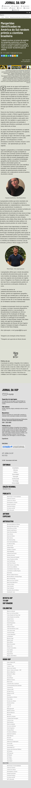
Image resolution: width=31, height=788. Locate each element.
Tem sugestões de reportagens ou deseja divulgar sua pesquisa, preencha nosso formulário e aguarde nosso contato (14, 402)
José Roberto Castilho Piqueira (14, 570)
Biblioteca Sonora (11, 679)
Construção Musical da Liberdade (14, 685)
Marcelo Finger (10, 638)
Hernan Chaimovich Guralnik (13, 557)
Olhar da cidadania (11, 724)
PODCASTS (7, 493)
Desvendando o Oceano (12, 502)
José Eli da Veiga (10, 632)
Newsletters (5, 413)
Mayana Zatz (10, 646)
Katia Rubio (9, 572)
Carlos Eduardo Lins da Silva (13, 617)
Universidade (15, 483)
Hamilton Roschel (11, 555)
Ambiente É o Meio (11, 674)
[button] (27, 12)
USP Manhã (9, 755)
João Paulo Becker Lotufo (12, 628)
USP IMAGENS (8, 603)
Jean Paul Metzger (11, 561)
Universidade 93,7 (11, 747)
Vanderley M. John (11, 592)
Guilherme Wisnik (10, 626)
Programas (9, 664)
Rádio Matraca (10, 735)
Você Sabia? (9, 761)
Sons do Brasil (10, 745)
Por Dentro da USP (11, 508)
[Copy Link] (15, 56)
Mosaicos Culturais (11, 716)
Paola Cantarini (10, 586)
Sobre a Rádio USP (11, 662)
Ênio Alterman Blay (11, 540)
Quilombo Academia (11, 734)
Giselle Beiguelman (11, 623)
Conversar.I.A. (10, 687)
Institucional (15, 478)
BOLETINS (6, 763)
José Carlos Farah (11, 630)
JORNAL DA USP (15, 2)
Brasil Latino (9, 681)
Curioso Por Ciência (11, 500)
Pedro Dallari (9, 651)
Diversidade (15, 474)
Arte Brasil (9, 676)
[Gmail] (13, 56)
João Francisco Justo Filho (13, 565)
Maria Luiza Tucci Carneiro (12, 580)
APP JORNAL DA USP (7, 453)
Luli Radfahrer (10, 636)
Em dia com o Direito (11, 701)
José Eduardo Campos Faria (13, 569)
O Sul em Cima (10, 720)
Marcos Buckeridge (11, 578)
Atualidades (15, 468)
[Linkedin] (8, 56)
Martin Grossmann (11, 644)
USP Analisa (9, 751)
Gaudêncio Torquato (11, 549)
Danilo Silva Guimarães (12, 532)
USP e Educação (10, 510)
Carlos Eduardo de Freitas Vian (13, 615)
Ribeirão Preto (7, 489)
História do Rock (10, 703)
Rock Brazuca (10, 739)
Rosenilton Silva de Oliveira (13, 590)
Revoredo (9, 737)
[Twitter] (4, 56)
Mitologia (9, 714)
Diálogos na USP (10, 693)
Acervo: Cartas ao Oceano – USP (14, 670)
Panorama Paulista (11, 506)
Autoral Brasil (10, 677)
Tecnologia (15, 481)
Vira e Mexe (9, 759)
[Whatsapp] (6, 56)
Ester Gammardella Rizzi (12, 541)
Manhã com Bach (11, 710)
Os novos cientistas (11, 726)
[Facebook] (2, 56)
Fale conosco (5, 407)
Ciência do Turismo (11, 498)
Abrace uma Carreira (11, 668)
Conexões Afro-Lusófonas (13, 683)
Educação (15, 476)
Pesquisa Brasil (10, 730)
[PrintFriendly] (17, 56)
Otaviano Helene (10, 584)
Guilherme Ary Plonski (11, 553)
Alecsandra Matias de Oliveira (13, 524)
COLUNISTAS (7, 608)
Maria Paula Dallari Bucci (12, 582)
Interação (9, 705)
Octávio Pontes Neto (11, 648)
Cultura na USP (10, 689)
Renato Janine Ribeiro (11, 655)
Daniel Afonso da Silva (12, 528)
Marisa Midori (10, 642)
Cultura (15, 472)
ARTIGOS (6, 513)
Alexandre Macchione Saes (13, 526)
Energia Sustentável (11, 504)
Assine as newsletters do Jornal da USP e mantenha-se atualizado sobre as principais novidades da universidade (14, 415)
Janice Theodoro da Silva (12, 559)
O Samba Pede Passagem (12, 718)
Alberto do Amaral (11, 611)
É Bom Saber (9, 699)
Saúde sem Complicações (12, 741)
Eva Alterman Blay (11, 543)
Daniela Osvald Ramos (12, 530)
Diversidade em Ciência (12, 697)
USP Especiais (10, 753)
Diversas (9, 695)
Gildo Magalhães (10, 551)
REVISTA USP (7, 598)
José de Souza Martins (12, 567)
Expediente (5, 438)
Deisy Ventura (10, 534)
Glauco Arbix (10, 624)
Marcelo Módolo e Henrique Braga (14, 576)
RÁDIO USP (7, 659)
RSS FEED (4, 455)
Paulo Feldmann (10, 588)
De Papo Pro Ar (10, 691)
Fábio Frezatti (10, 545)
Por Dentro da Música (11, 732)
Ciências (15, 470)
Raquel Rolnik (10, 653)
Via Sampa (9, 757)
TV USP (5, 600)
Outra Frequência (10, 728)
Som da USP (9, 743)
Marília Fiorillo (10, 640)
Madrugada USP (10, 708)
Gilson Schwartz (10, 621)
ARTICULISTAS (8, 521)
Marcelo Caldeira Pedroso (12, 574)
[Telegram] (11, 56)
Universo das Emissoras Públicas (14, 749)
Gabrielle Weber (10, 547)
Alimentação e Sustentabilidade (14, 496)
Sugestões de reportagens (9, 399)
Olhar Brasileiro (10, 722)
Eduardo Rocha (10, 619)
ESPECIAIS (6, 516)
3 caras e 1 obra (10, 666)
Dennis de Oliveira (11, 536)
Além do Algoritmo (11, 672)
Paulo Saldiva (10, 650)
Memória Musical (10, 712)
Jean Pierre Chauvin (11, 563)
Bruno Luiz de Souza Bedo (12, 613)
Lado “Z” (9, 706)
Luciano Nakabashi (11, 634)
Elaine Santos (10, 538)
